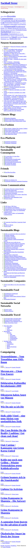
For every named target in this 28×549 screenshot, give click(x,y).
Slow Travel (14, 322)
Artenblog (12, 236)
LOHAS (6, 28)
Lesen (2, 366)
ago (7, 367)
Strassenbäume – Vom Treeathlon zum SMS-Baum (12, 359)
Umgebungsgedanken (21, 268)
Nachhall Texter (9, 3)
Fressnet (11, 295)
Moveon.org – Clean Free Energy (11, 372)
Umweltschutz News (20, 209)
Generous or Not (17, 246)
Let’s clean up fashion (21, 132)
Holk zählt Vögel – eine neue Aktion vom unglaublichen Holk (13, 418)
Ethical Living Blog (20, 243)
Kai (5, 50)
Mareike (6, 59)
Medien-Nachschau (13, 28)
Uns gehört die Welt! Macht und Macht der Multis (14, 273)
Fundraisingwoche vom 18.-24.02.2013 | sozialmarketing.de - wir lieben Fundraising (14, 75)
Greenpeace (6, 24)
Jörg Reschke (15, 506)
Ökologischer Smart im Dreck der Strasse (13, 535)
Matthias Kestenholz (20, 257)
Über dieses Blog (8, 325)
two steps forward (18, 267)
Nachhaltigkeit (6, 32)
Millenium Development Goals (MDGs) (8, 30)
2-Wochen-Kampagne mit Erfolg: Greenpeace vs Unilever (14, 87)
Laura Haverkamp (8, 70)
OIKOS (11, 225)
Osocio (10, 198)
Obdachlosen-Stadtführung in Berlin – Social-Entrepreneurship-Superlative (15, 65)
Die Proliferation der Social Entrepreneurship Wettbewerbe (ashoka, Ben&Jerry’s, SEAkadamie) (15, 72)
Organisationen (13, 34)
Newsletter (4, 34)
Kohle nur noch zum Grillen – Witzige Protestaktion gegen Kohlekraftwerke (11, 464)
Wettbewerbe (13, 39)
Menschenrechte (22, 28)
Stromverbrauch (4, 37)
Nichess (11, 261)
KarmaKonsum (16, 159)
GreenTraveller (16, 320)
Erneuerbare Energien (12, 22)
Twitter (10, 37)
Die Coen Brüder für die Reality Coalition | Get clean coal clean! (13, 433)
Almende (11, 235)
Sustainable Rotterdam (21, 181)
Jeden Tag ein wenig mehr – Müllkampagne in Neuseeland (14, 54)
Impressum (9, 330)
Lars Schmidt (15, 391)
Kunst (2, 28)
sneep (9, 226)
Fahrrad (20, 22)
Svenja (5, 67)
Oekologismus (15, 264)
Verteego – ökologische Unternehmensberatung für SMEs (12, 62)
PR (18, 34)
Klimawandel (10, 26)
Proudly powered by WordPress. (9, 545)
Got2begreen (14, 247)
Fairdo (10, 309)
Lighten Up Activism (12, 489)
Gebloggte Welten (18, 245)
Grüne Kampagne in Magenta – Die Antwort (13, 499)
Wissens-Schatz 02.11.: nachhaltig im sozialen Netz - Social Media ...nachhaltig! (15, 83)
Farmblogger (14, 293)
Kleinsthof (13, 299)
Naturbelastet (14, 260)
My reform (13, 163)
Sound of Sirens (17, 266)
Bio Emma (13, 238)
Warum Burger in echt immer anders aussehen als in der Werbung (15, 57)
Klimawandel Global (20, 121)
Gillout (10, 157)
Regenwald (3, 35)
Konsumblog (14, 160)
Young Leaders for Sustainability (14, 276)
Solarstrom (13, 35)
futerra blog (14, 190)
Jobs (11, 334)
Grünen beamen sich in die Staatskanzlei (13, 479)
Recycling (21, 34)
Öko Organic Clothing (21, 128)
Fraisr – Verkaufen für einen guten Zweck (15, 80)
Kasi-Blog (12, 172)
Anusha (6, 92)
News (8, 348)
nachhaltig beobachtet (21, 259)
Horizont (9, 332)
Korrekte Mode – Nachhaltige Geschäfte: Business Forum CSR (13, 51)
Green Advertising (18, 191)
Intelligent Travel (17, 321)
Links (8, 328)
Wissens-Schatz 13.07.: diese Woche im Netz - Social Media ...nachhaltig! (15, 96)
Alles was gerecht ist (20, 234)
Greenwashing (13, 24)
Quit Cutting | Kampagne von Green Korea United (12, 448)
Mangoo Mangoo (18, 256)
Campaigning (7, 18)
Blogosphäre (11, 16)
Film (2, 24)
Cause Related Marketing (18, 18)
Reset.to (11, 311)
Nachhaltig (13, 164)
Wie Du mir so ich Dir (12, 406)
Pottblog (6, 109)
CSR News (13, 206)
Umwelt (14, 37)
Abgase (2, 16)
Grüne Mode (14, 131)
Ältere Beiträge (5, 543)
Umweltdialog (15, 207)
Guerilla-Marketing (21, 24)
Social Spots (7, 35)
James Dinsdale (6, 547)
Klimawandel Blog (19, 119)
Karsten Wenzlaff (16, 367)
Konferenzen (20, 26)
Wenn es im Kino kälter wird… (11, 77)
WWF (19, 39)
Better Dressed (16, 130)
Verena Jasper (7, 106)
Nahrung (13, 32)
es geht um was (16, 242)
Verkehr (25, 37)
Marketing (9, 342)
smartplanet (13, 141)
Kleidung (2, 26)
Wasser (8, 39)
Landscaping (14, 254)
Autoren (9, 327)
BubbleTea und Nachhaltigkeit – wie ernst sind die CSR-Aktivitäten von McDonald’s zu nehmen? (15, 98)
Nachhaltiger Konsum (21, 30)
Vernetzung (3, 39)
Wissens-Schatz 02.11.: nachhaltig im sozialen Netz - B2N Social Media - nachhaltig (15, 79)
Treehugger (13, 143)
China (24, 18)
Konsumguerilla (17, 162)
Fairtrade (24, 22)
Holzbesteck (7, 53)
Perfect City (14, 180)
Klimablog (13, 118)
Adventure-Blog (17, 318)
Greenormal (14, 193)
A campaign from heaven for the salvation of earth (14, 523)
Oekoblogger (14, 263)
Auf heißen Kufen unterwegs (16, 49)
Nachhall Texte (7, 341)
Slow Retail (14, 134)
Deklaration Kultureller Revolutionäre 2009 (13, 384)
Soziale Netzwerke (18, 35)
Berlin (5, 16)
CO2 (2, 21)
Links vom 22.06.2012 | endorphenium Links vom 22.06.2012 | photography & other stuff (15, 101)
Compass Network (19, 189)
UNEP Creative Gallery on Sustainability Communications (14, 214)
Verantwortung (20, 37)
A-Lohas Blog (15, 156)
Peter (5, 62)
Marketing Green (17, 197)
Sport (23, 35)
